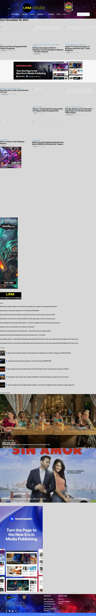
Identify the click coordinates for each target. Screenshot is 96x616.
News (15, 88)
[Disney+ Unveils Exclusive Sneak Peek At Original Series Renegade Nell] (48, 97)
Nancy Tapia (5, 446)
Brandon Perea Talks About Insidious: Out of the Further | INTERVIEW (19, 310)
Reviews (32, 14)
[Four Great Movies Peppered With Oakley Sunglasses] (15, 34)
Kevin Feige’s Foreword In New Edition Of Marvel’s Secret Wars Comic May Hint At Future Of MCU (27, 314)
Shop (64, 14)
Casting (8, 88)
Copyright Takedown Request (64, 602)
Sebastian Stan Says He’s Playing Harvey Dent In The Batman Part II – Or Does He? (22, 335)
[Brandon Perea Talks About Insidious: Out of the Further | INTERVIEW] (2, 361)
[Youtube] (9, 611)
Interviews (24, 14)
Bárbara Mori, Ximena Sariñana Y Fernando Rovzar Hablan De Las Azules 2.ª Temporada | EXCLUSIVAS (28, 306)
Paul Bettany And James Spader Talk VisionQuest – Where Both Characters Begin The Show (25, 331)
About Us (60, 599)
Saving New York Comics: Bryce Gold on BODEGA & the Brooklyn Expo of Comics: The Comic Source (27, 319)
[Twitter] (13, 611)
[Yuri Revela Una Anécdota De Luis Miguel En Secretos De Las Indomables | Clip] (48, 421)
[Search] (91, 14)
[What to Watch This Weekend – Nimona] (15, 129)
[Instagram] (16, 611)
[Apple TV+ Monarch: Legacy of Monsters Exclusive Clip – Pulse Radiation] (80, 34)
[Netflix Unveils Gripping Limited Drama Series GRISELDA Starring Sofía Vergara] (48, 130)
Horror (12, 88)
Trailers (59, 14)
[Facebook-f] (6, 611)
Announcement (3, 88)
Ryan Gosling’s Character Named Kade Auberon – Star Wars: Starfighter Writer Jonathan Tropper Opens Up (30, 323)
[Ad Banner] (48, 71)
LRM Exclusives (15, 14)
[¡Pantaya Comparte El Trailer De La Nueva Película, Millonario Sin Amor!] (48, 475)
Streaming (19, 88)
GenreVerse (40, 14)
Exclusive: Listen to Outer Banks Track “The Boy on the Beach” (17, 327)
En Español (51, 14)
